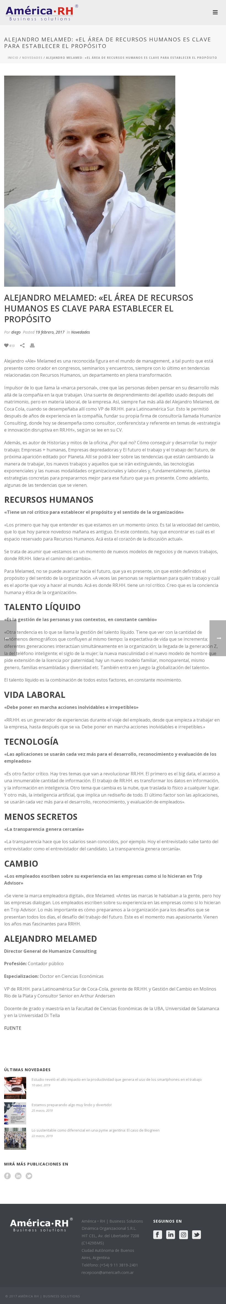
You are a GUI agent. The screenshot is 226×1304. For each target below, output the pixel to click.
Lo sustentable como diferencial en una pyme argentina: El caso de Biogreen (96, 1130)
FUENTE (12, 1028)
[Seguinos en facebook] (7, 1176)
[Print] (35, 345)
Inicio (13, 58)
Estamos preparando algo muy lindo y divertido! (72, 1104)
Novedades (32, 58)
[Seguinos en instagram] (183, 1235)
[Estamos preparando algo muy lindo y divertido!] (15, 1113)
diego (16, 332)
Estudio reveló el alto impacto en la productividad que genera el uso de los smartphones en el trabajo (117, 1079)
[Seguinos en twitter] (29, 1176)
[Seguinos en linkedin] (18, 1176)
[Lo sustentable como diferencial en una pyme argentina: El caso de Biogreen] (15, 1139)
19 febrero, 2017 (50, 332)
